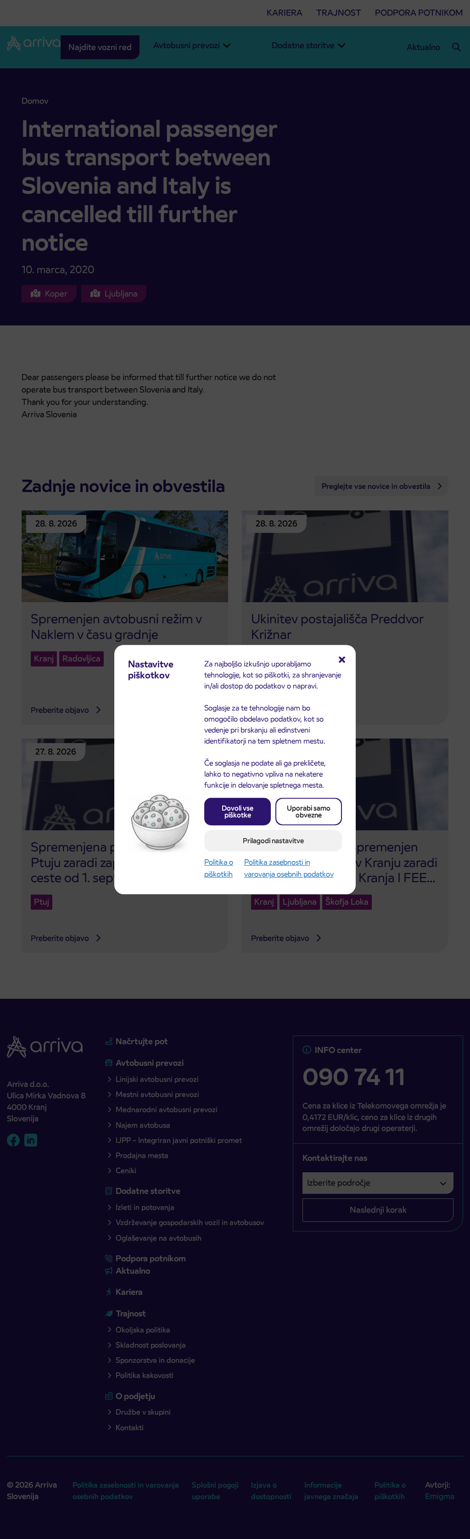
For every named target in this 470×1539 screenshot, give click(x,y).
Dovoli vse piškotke (237, 811)
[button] (342, 658)
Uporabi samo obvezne (308, 811)
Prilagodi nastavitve (273, 840)
